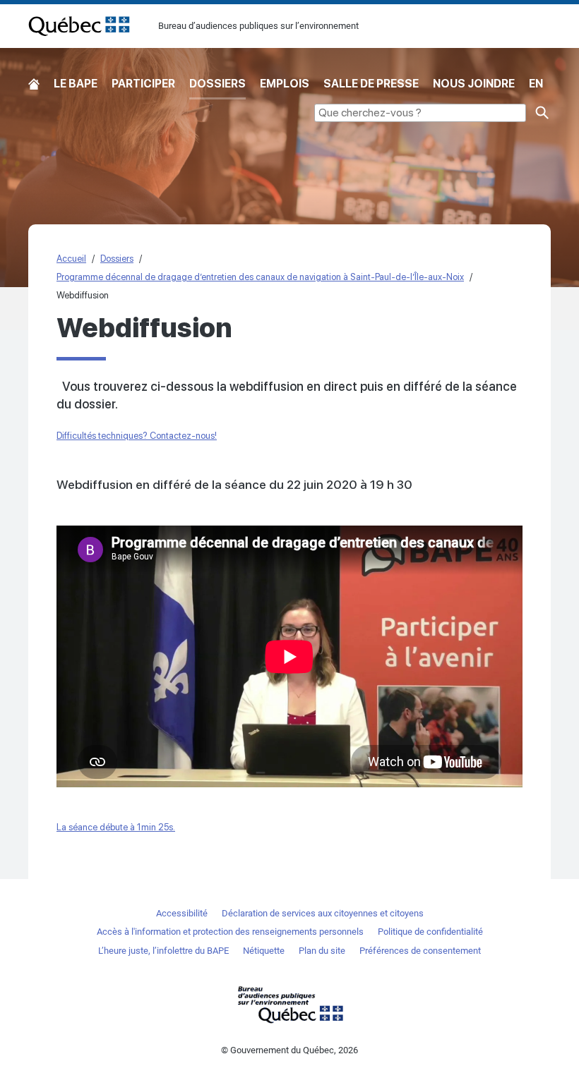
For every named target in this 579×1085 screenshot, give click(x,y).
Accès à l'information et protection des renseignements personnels (230, 931)
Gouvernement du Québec (289, 1004)
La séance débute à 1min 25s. (115, 827)
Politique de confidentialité (430, 931)
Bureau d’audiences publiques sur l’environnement (79, 26)
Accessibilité (182, 913)
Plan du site (322, 950)
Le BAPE (75, 83)
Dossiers (217, 83)
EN (536, 83)
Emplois (284, 83)
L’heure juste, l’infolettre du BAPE (163, 950)
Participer (143, 83)
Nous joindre (474, 83)
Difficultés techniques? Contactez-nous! (136, 435)
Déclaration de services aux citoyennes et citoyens (323, 913)
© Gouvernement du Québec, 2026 (289, 1050)
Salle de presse (371, 83)
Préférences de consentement (420, 950)
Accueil (34, 84)
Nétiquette (264, 950)
